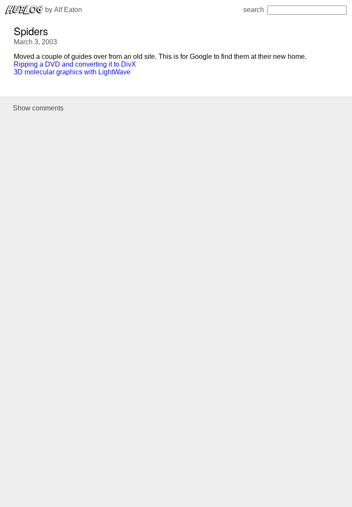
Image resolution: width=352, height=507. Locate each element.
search (253, 9)
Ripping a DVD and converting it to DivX (75, 64)
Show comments (38, 108)
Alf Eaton (68, 9)
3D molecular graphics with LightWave (72, 72)
